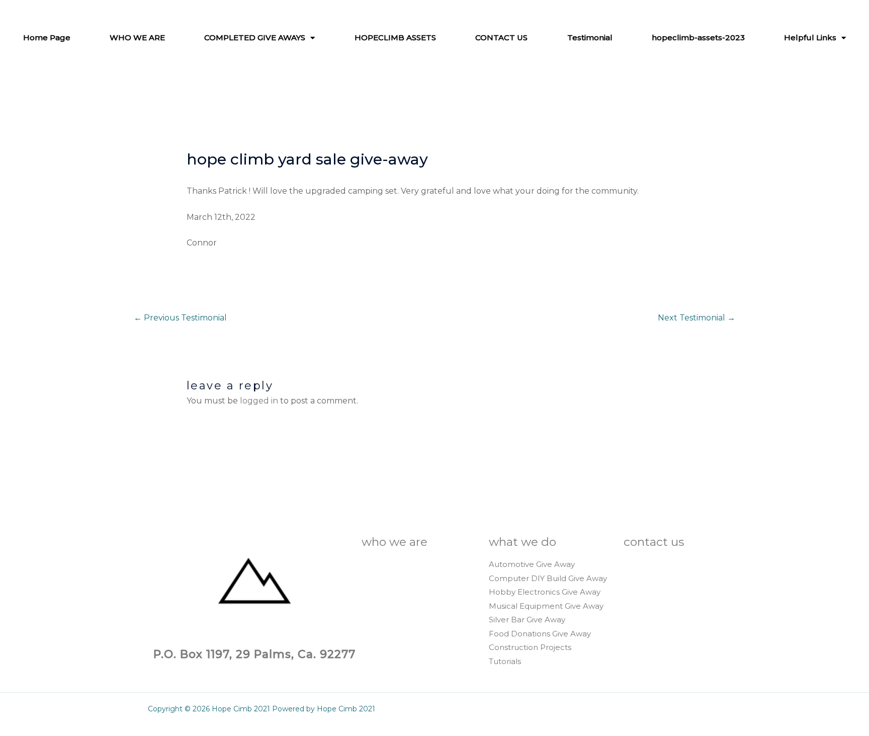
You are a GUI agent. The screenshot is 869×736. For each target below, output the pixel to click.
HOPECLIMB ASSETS (395, 37)
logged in (259, 400)
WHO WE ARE (137, 37)
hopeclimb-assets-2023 (698, 37)
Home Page (46, 37)
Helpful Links (810, 37)
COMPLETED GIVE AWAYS (254, 37)
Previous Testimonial (180, 317)
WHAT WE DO (522, 542)
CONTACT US (501, 37)
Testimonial (590, 37)
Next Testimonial (696, 317)
